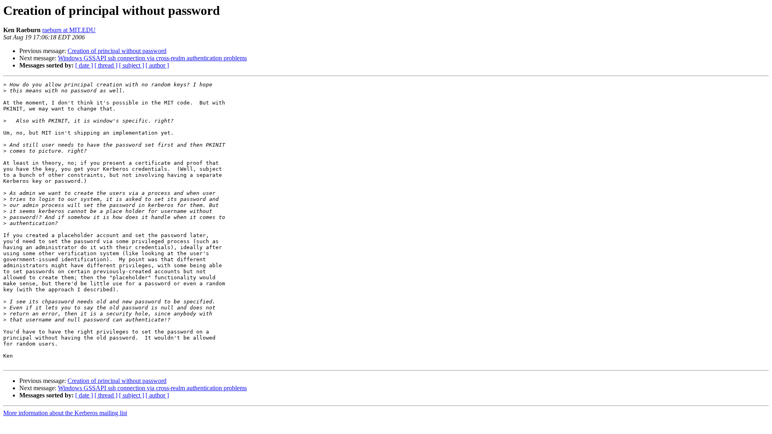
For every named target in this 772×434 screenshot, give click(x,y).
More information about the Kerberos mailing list (65, 412)
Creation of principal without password (117, 50)
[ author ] (157, 65)
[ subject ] (131, 65)
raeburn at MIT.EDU (69, 30)
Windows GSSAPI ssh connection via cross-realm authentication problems (152, 58)
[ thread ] (105, 65)
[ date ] (84, 65)
